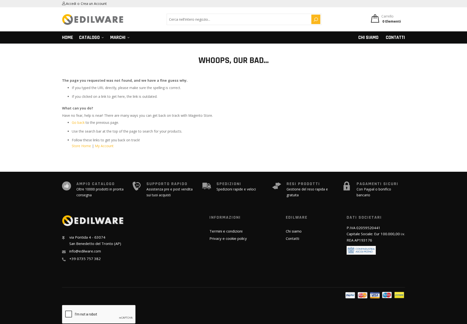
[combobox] (238, 19)
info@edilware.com (85, 251)
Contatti (395, 37)
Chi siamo (368, 37)
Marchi (118, 37)
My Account (104, 146)
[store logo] (93, 19)
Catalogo (89, 37)
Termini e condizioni (225, 231)
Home (67, 37)
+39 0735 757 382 (85, 258)
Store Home (81, 146)
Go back (78, 122)
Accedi (71, 3)
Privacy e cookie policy (228, 238)
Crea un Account (94, 3)
